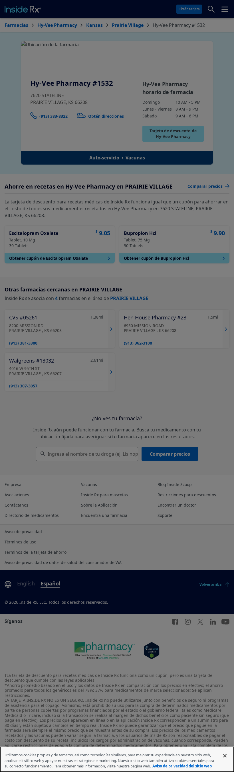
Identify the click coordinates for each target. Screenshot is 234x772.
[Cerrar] (225, 755)
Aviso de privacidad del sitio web (182, 766)
